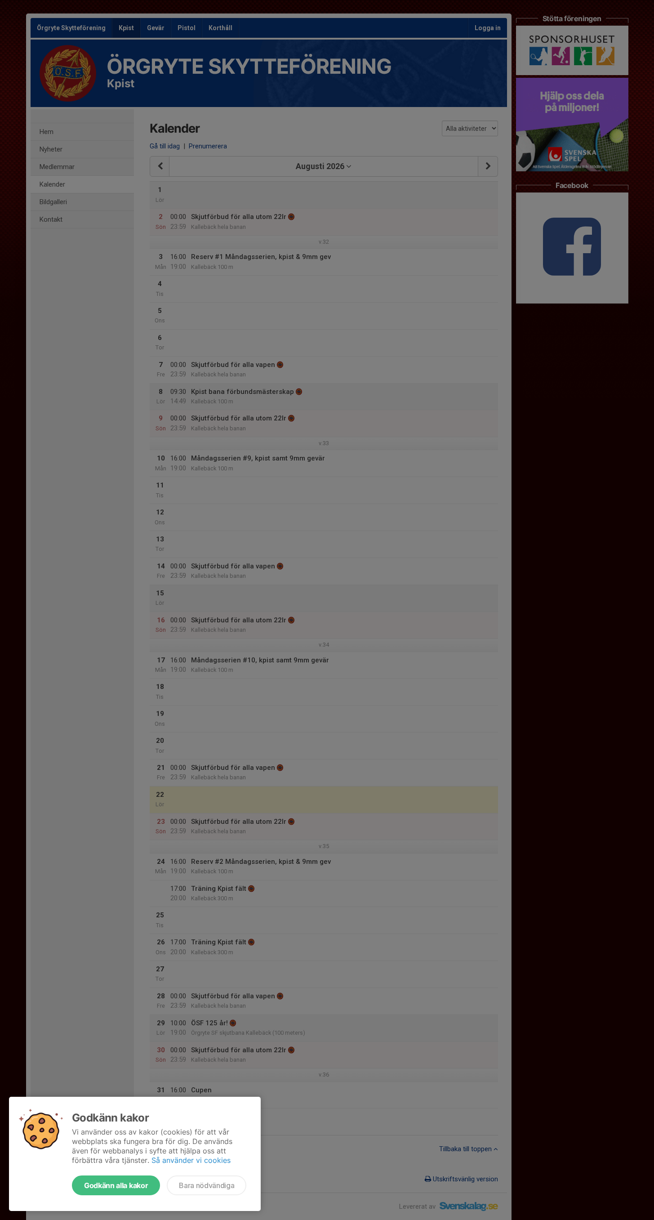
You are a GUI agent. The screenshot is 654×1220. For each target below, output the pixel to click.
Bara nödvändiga (206, 1185)
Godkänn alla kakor (116, 1185)
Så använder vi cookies (191, 1160)
